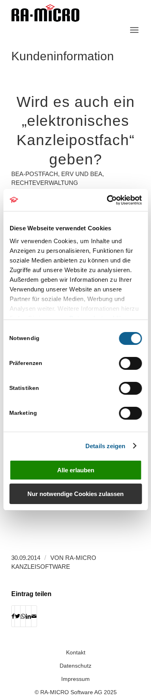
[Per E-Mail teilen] (34, 616)
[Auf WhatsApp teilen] (23, 616)
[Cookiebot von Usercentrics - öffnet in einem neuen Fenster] (107, 200)
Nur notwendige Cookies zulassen (75, 493)
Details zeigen (105, 446)
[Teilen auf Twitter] (17, 616)
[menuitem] (134, 30)
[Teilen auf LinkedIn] (28, 616)
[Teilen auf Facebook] (13, 616)
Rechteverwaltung (44, 183)
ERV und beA (81, 174)
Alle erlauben (75, 470)
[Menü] (134, 30)
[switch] (130, 363)
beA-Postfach (34, 174)
